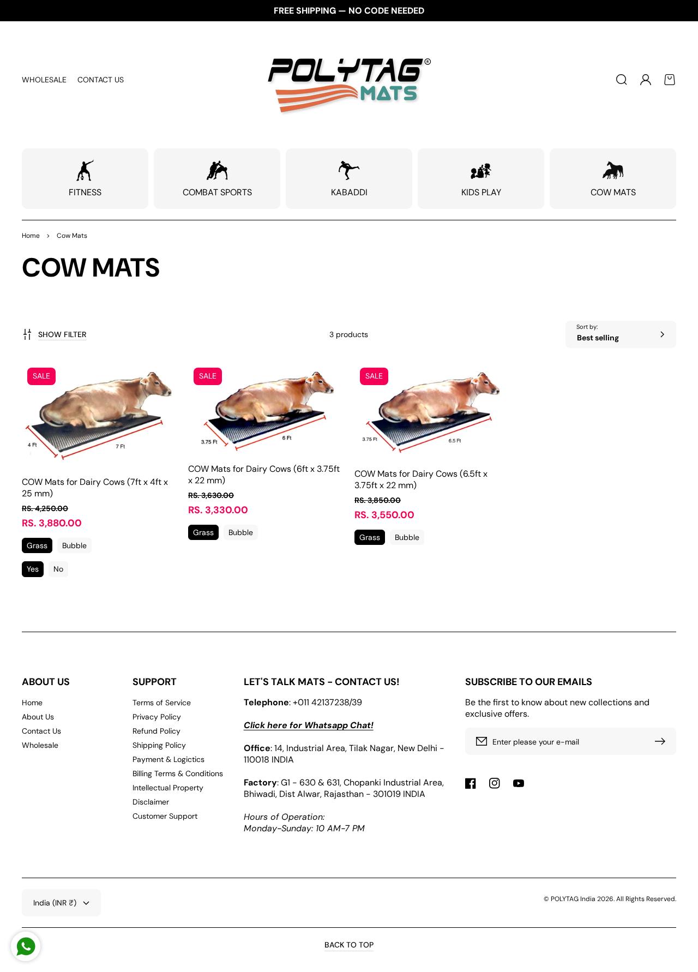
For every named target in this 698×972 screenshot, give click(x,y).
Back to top (349, 945)
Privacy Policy (157, 717)
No (58, 569)
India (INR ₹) (54, 903)
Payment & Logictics (168, 759)
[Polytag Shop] (349, 79)
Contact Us (41, 731)
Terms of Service (162, 702)
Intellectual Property (168, 788)
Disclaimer (151, 802)
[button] (622, 80)
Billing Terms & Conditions (178, 773)
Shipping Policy (159, 745)
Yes (33, 569)
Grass (37, 545)
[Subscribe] (662, 741)
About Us (38, 717)
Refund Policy (156, 731)
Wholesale (40, 745)
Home (31, 235)
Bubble (74, 545)
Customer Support (165, 816)
